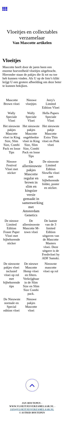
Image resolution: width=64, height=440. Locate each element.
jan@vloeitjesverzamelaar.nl (32, 409)
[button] (32, 385)
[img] (32, 13)
